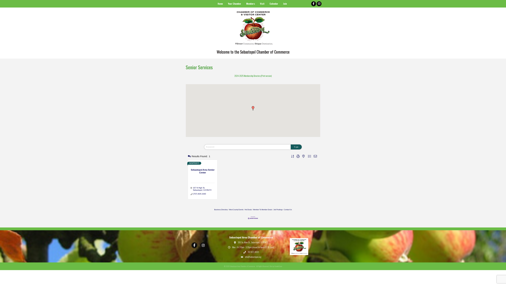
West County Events (236, 210)
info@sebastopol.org (253, 256)
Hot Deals (248, 210)
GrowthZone (278, 266)
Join (285, 3)
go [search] (297, 147)
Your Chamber (234, 3)
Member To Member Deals (262, 210)
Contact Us (288, 210)
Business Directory (221, 210)
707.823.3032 (253, 252)
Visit (262, 3)
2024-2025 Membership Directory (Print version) (253, 75)
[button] (253, 108)
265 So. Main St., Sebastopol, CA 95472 (253, 242)
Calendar (274, 3)
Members (250, 3)
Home (220, 3)
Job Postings (278, 210)
